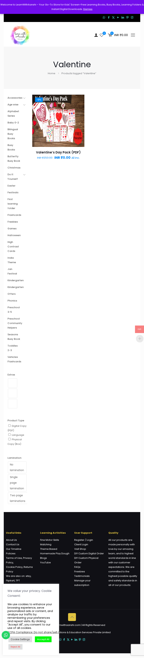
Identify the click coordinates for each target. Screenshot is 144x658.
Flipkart (10, 580)
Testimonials (82, 576)
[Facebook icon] (108, 17)
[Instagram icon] (132, 17)
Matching (45, 544)
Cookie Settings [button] (20, 639)
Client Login (81, 544)
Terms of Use (14, 558)
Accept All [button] (43, 639)
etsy (28, 576)
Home (51, 73)
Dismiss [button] (87, 9)
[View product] (79, 108)
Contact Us (12, 544)
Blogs (43, 558)
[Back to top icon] (72, 617)
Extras (11, 374)
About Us (11, 540)
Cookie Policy (14, 567)
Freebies (79, 571)
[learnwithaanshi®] (20, 35)
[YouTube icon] (118, 17)
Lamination (14, 458)
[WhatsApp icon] (104, 17)
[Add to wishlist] (79, 116)
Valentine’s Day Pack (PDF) (58, 152)
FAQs (77, 567)
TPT (18, 580)
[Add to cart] (79, 100)
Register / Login (83, 540)
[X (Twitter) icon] (113, 17)
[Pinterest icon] (127, 17)
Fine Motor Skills (49, 540)
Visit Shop (80, 549)
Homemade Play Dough (54, 553)
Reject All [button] (15, 646)
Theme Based (48, 549)
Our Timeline (13, 549)
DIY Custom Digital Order (89, 553)
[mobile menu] (133, 35)
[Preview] (79, 124)
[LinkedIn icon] (122, 17)
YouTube (45, 562)
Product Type (16, 420)
